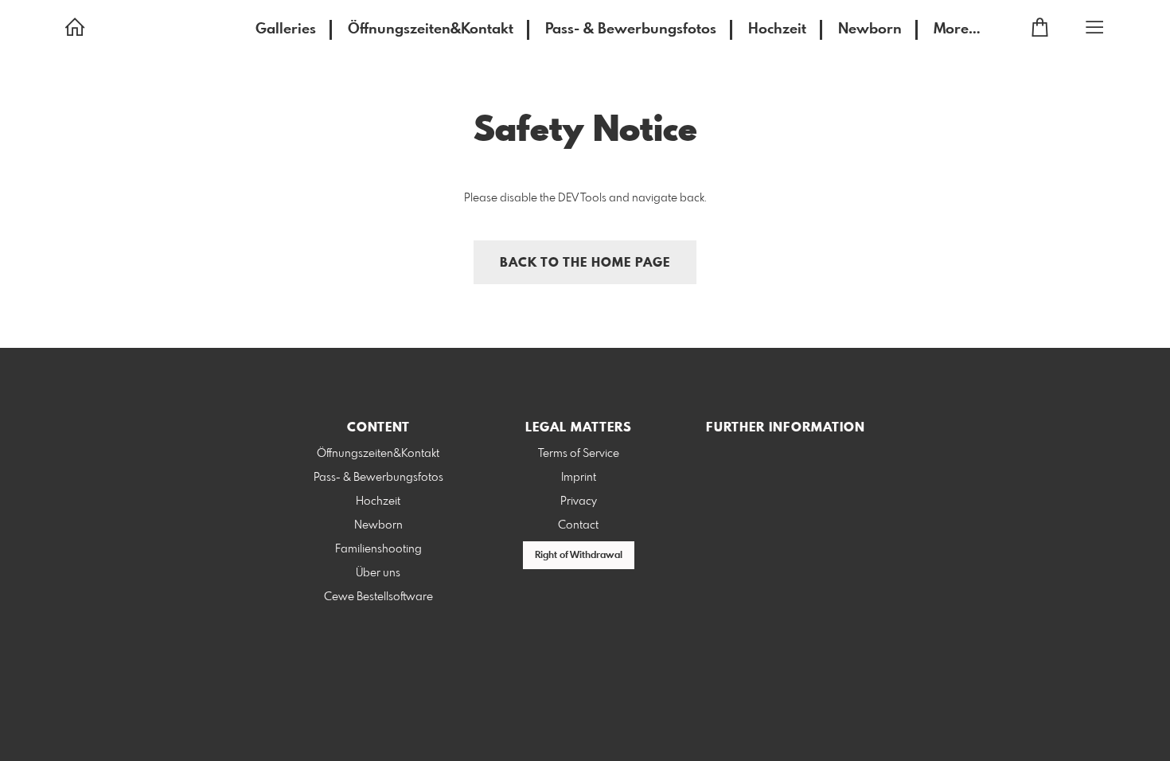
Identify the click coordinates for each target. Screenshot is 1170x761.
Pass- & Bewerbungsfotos (630, 29)
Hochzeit (777, 29)
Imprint (578, 477)
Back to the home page (585, 263)
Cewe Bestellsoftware (378, 597)
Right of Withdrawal (578, 555)
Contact (578, 525)
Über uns (378, 573)
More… (957, 29)
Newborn (870, 29)
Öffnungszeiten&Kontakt (430, 29)
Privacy (578, 501)
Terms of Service (578, 453)
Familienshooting (378, 549)
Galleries (285, 29)
